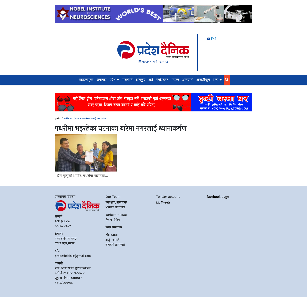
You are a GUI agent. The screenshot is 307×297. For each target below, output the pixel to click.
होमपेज (58, 119)
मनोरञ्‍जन (162, 80)
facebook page (218, 197)
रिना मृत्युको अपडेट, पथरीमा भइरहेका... (82, 176)
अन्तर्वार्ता (187, 80)
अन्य (215, 80)
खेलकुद (140, 80)
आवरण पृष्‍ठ (86, 80)
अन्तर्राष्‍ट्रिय (203, 80)
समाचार (101, 80)
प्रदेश (112, 80)
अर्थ (151, 80)
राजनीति (127, 80)
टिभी (213, 39)
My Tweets (163, 202)
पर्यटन (175, 80)
